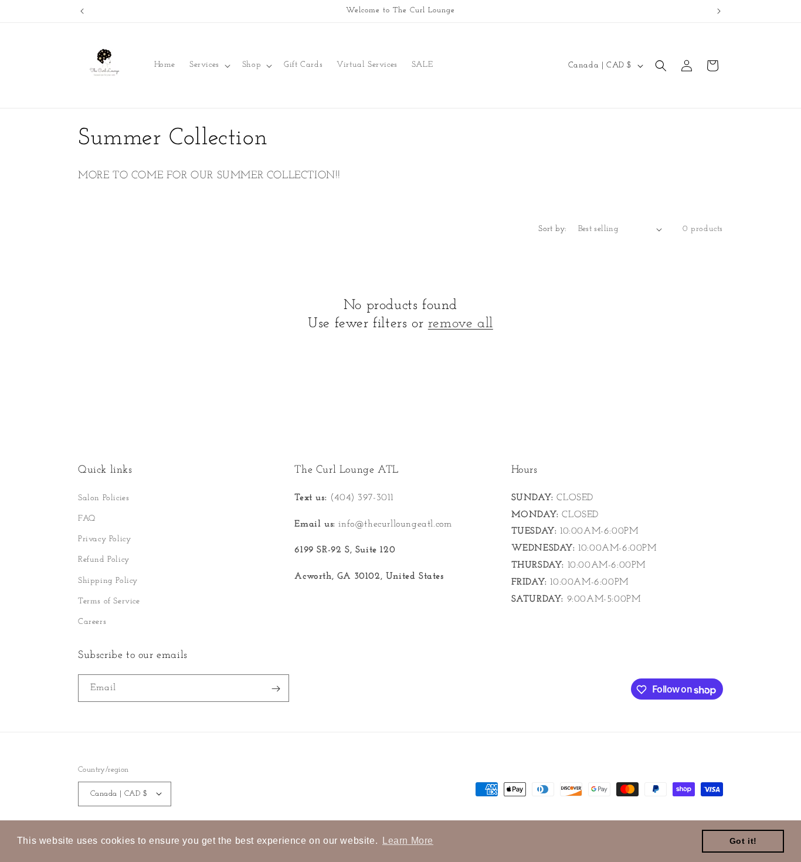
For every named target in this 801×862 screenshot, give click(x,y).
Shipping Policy (108, 580)
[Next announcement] (719, 11)
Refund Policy (104, 559)
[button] (208, 65)
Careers (92, 621)
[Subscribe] (276, 689)
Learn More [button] (407, 841)
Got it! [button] (743, 841)
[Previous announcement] (82, 11)
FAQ (87, 518)
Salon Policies (103, 497)
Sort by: (552, 229)
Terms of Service (109, 600)
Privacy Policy (104, 538)
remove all (460, 324)
